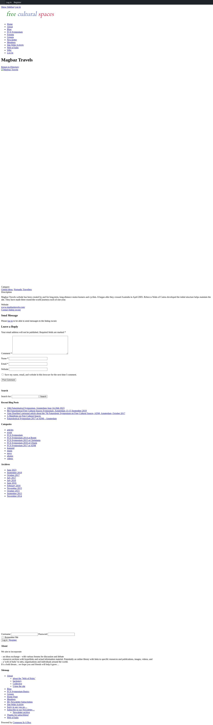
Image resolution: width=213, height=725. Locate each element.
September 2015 (14, 493)
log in (10, 321)
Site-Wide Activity (15, 704)
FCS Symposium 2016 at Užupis (22, 443)
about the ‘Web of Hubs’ (24, 678)
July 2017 (11, 478)
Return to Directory (10, 67)
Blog (9, 689)
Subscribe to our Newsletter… (21, 709)
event (9, 432)
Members (11, 699)
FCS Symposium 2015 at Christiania (23, 440)
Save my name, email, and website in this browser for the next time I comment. (41, 374)
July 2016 (11, 480)
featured (10, 448)
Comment (6, 353)
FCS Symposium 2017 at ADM (21, 445)
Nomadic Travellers (23, 289)
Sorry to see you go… (17, 707)
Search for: (6, 396)
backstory (17, 681)
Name (4, 358)
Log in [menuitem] (9, 2)
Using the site (19, 686)
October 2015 (13, 491)
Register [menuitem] (17, 2)
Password (42, 634)
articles (10, 430)
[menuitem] (2, 2)
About (10, 676)
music (9, 450)
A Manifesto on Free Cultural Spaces (24, 416)
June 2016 (11, 483)
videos (10, 458)
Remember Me (11, 637)
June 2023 (11, 470)
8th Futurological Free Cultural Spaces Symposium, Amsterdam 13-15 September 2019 (47, 411)
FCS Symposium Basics (18, 691)
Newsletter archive (21, 712)
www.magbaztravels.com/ (13, 307)
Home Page (12, 696)
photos (10, 456)
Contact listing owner (11, 310)
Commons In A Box (22, 722)
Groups (10, 694)
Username (5, 634)
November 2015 (14, 488)
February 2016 (13, 485)
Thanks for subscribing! (18, 715)
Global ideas (7, 289)
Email (4, 364)
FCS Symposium (15, 435)
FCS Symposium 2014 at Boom (21, 437)
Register (13, 640)
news (9, 453)
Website (4, 369)
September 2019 (14, 472)
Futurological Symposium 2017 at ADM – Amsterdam (32, 418)
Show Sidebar (7, 7)
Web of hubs (13, 717)
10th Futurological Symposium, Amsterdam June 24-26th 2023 (35, 408)
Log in (18, 7)
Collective (17, 683)
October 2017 (13, 475)
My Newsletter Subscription (20, 702)
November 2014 (14, 496)
